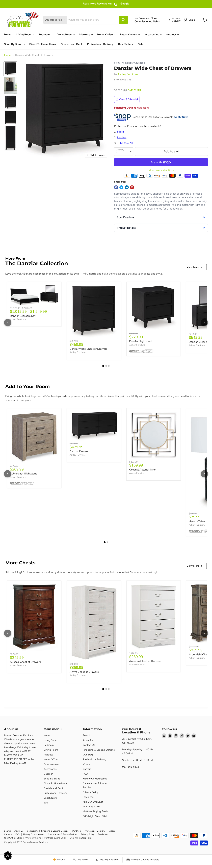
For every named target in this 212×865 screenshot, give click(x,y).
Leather (121, 137)
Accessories (152, 34)
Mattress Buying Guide (95, 811)
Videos (86, 764)
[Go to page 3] (109, 366)
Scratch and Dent (71, 44)
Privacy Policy (90, 792)
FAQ (85, 773)
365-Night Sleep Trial (95, 816)
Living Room (24, 34)
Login (191, 20)
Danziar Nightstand (140, 341)
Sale (140, 44)
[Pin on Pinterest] (132, 187)
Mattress (85, 34)
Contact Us (89, 745)
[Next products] (204, 322)
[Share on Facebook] (116, 187)
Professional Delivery (100, 44)
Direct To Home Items (42, 44)
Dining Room (65, 34)
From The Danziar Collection (129, 62)
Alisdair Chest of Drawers (25, 662)
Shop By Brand (13, 44)
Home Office (105, 34)
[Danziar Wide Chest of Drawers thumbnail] (10, 69)
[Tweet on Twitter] (121, 187)
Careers (87, 769)
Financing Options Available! (131, 108)
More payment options (161, 170)
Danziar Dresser (79, 451)
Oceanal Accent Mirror (142, 469)
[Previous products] (7, 322)
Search (86, 735)
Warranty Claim (91, 806)
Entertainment (129, 34)
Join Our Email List (93, 801)
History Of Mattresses (95, 778)
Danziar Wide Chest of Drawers (88, 349)
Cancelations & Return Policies (62, 834)
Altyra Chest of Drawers (84, 672)
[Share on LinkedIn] (127, 187)
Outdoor (171, 34)
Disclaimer (88, 797)
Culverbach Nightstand (23, 473)
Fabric (120, 132)
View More (193, 267)
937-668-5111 (130, 766)
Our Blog (88, 754)
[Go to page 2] (106, 366)
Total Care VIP (125, 143)
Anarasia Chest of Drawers (145, 661)
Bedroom (44, 34)
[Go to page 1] (103, 366)
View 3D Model (128, 99)
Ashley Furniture (128, 74)
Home (7, 34)
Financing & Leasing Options (99, 749)
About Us (88, 740)
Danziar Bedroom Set (22, 316)
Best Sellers (125, 44)
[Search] (123, 20)
